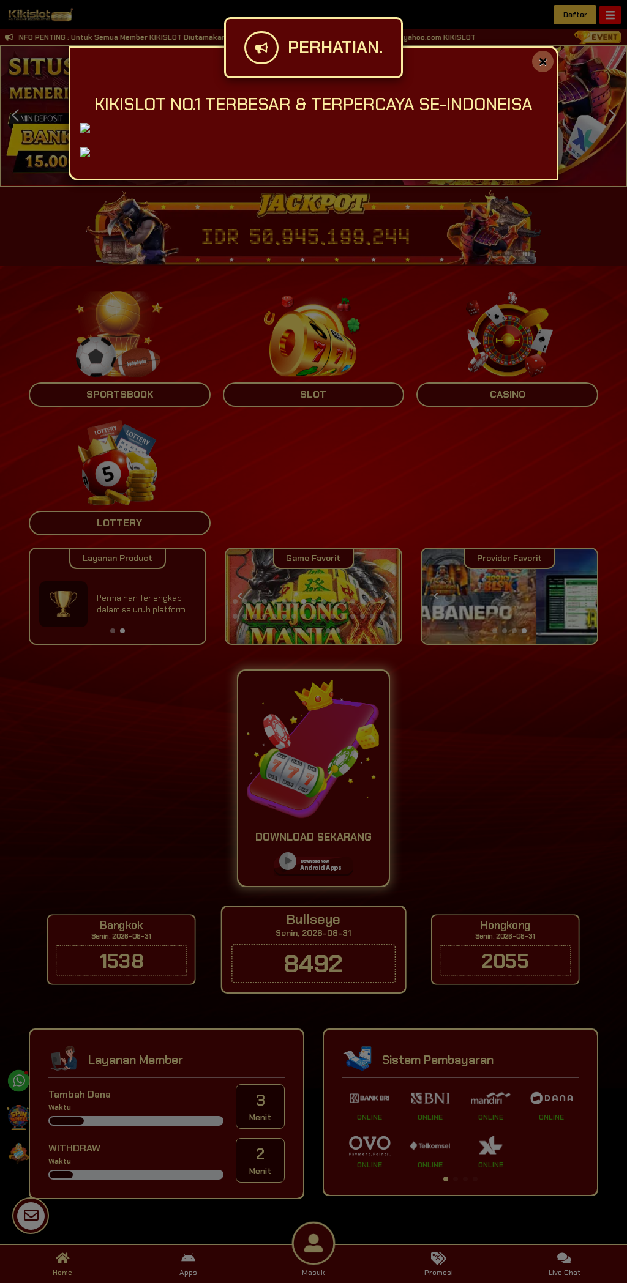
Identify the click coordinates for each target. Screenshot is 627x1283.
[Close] (543, 61)
